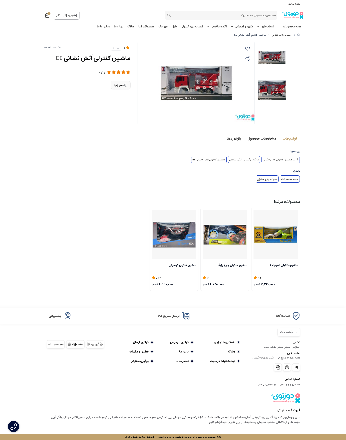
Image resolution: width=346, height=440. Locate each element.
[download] (56, 344)
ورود (70, 15)
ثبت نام (60, 15)
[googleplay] (95, 344)
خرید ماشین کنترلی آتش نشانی (281, 159)
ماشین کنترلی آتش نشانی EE (208, 159)
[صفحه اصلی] (298, 35)
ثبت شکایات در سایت (222, 361)
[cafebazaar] (75, 344)
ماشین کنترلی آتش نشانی (244, 159)
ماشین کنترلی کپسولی (182, 265)
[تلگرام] (296, 367)
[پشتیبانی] (278, 367)
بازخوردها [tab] (234, 138)
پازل (174, 27)
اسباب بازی (267, 27)
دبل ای (116, 48)
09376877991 (266, 385)
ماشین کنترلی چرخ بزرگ (232, 265)
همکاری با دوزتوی (224, 342)
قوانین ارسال (141, 342)
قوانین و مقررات (139, 352)
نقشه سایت (294, 4)
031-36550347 (290, 385)
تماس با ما (103, 27)
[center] (169, 15)
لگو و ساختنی (219, 27)
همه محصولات (292, 27)
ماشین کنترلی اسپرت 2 (284, 265)
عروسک (163, 27)
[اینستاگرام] (287, 367)
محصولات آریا (146, 27)
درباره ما (118, 27)
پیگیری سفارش (140, 361)
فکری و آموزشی (244, 27)
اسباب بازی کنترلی (192, 27)
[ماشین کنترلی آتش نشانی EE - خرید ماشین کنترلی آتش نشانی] (285, 398)
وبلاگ (130, 27)
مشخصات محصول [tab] (261, 138)
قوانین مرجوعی (179, 342)
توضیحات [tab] (290, 138)
